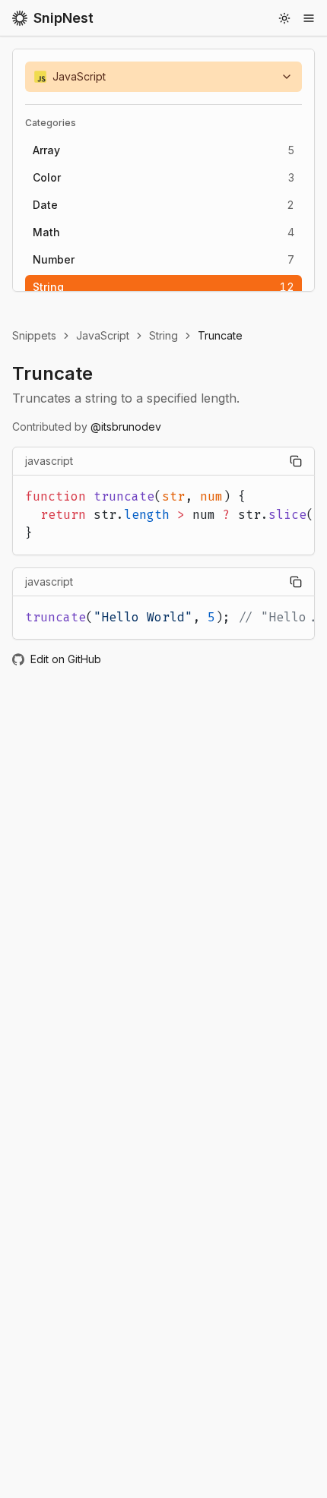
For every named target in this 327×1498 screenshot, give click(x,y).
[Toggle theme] (284, 18)
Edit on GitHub (65, 659)
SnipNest (63, 18)
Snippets (34, 335)
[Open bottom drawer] (309, 18)
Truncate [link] (220, 335)
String (163, 335)
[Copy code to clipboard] (296, 461)
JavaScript (102, 335)
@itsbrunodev (125, 426)
